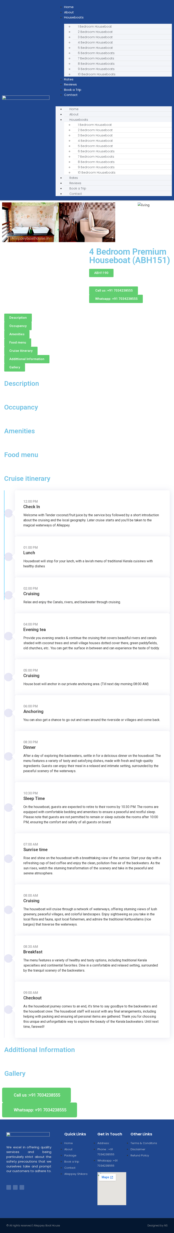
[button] (114, 99)
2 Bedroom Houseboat (95, 32)
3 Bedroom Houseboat (95, 37)
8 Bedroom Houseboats (96, 64)
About (69, 12)
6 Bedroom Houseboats (96, 53)
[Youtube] (22, 1187)
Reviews (70, 84)
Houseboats (74, 17)
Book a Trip (72, 89)
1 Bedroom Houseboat (95, 26)
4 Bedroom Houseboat (95, 42)
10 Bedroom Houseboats (96, 74)
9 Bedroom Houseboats (96, 69)
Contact (71, 95)
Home (69, 7)
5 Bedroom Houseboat (95, 48)
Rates (68, 79)
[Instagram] (15, 1187)
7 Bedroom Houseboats (96, 58)
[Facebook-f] (8, 1187)
